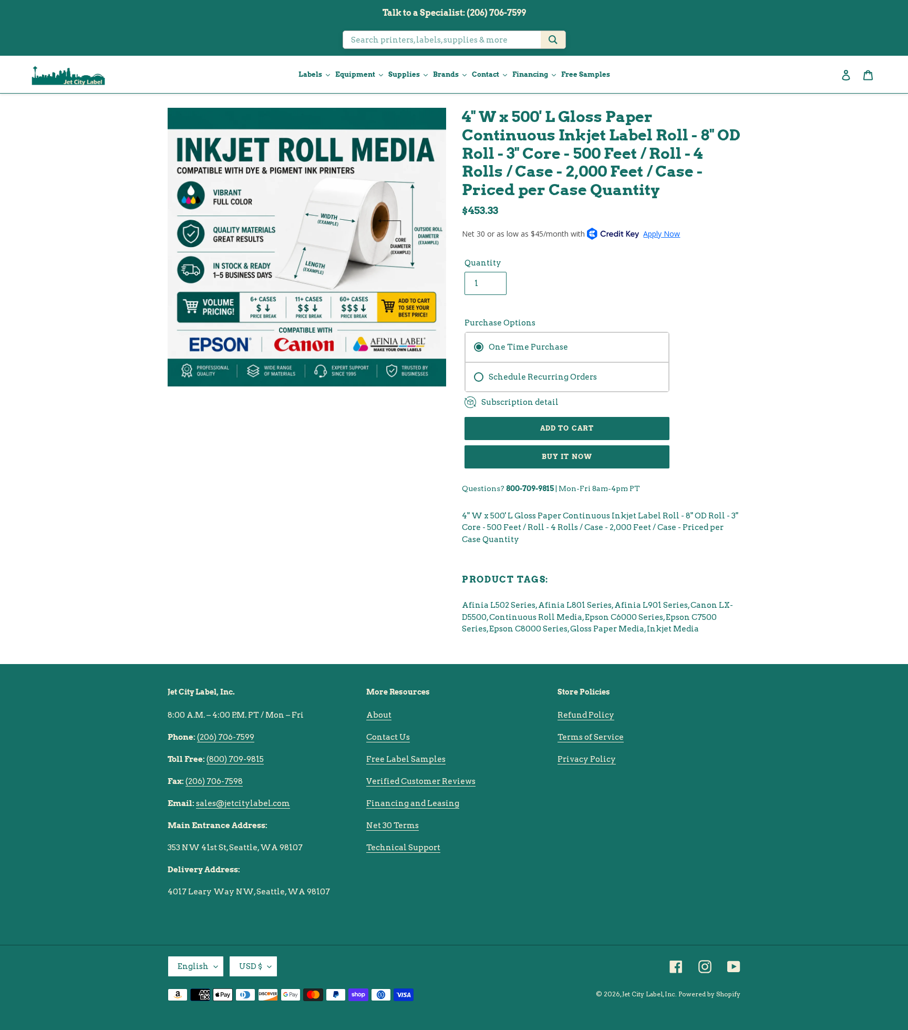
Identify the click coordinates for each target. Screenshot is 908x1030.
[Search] (553, 39)
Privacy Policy (587, 759)
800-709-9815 (530, 488)
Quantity (483, 263)
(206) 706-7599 (225, 737)
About (378, 715)
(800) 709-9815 (235, 759)
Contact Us (388, 737)
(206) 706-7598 (214, 781)
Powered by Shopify (709, 994)
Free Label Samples (406, 759)
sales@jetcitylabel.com (243, 803)
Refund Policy (586, 715)
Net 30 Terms (392, 825)
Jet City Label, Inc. (649, 994)
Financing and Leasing (412, 803)
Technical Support (403, 847)
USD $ (250, 966)
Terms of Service (591, 737)
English (193, 966)
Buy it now (567, 457)
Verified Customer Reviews (421, 781)
